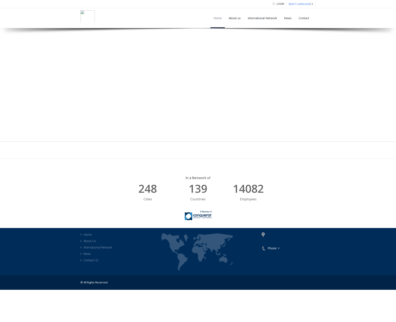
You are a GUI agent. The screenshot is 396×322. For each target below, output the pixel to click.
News (288, 18)
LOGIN (280, 4)
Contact (304, 18)
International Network (262, 18)
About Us (90, 241)
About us (235, 18)
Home (217, 18)
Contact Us (91, 260)
